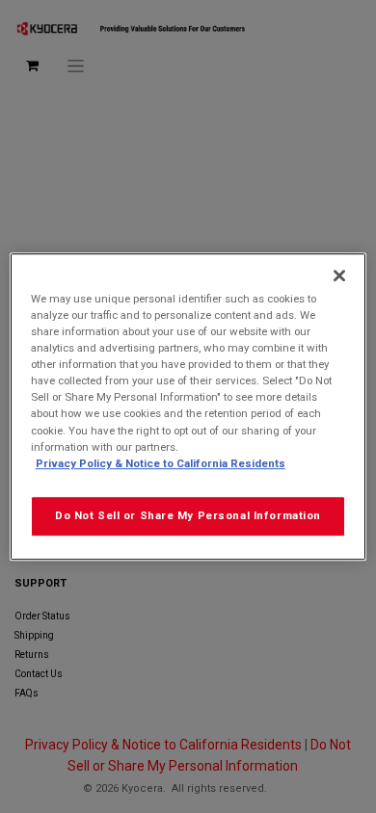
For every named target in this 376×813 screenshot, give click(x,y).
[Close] (339, 275)
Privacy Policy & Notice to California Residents (160, 463)
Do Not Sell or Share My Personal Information (188, 515)
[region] (188, 406)
